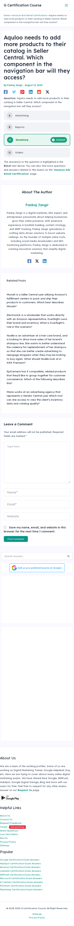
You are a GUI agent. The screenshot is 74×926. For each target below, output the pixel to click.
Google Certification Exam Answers (19, 859)
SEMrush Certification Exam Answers (20, 874)
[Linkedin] (31, 92)
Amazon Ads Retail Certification (29, 15)
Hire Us (4, 838)
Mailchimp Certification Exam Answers (21, 889)
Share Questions (9, 830)
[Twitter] (14, 92)
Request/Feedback (11, 823)
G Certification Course (22, 5)
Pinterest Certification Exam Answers (20, 885)
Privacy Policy (8, 841)
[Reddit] (39, 92)
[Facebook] (6, 92)
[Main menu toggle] (66, 5)
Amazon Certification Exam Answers (20, 867)
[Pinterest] (22, 92)
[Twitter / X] (47, 92)
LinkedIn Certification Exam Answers (20, 870)
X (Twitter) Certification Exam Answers (21, 882)
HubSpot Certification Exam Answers (20, 863)
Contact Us (6, 819)
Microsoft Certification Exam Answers (21, 878)
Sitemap (4, 845)
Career (12, 826)
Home (7, 15)
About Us (5, 815)
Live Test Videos (9, 834)
